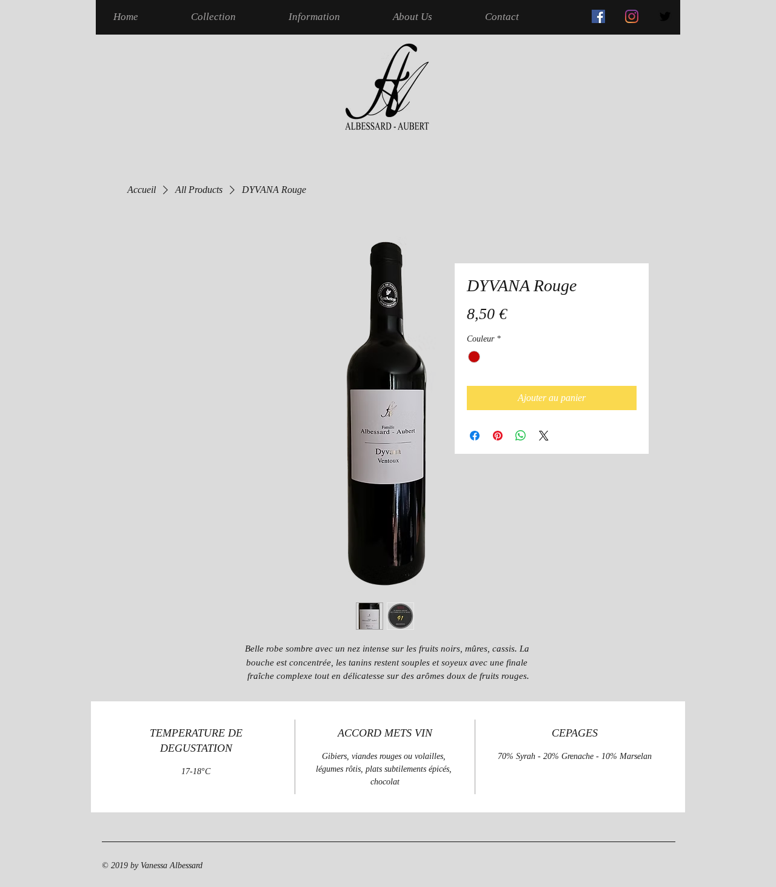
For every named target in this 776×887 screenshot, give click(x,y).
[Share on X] (544, 435)
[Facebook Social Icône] (598, 16)
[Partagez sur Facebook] (474, 435)
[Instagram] (631, 16)
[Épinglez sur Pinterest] (497, 435)
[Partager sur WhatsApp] (520, 435)
